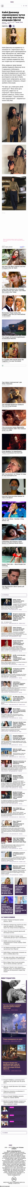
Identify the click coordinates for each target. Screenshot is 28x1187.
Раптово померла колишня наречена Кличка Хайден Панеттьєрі (12, 1006)
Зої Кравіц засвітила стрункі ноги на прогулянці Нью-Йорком (19, 670)
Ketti (10, 609)
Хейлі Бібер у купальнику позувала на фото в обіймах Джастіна (19, 684)
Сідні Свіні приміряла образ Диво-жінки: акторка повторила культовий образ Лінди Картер (13, 840)
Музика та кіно (22, 623)
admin (10, 623)
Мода (20, 636)
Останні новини (8, 917)
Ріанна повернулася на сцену (12, 1039)
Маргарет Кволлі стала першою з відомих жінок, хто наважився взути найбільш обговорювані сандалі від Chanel (13, 725)
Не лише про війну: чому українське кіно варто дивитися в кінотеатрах (19, 698)
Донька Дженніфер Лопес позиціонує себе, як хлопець (18, 1117)
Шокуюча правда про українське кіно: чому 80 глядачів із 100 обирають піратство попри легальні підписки (19, 617)
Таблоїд (4, 22)
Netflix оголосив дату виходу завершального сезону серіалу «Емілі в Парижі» (19, 658)
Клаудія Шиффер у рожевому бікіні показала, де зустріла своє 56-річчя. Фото (19, 737)
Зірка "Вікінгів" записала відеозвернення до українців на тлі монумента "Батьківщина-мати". (12, 824)
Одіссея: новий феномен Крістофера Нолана (19, 750)
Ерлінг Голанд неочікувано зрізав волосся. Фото (18, 601)
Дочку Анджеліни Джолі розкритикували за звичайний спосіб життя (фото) (17, 1110)
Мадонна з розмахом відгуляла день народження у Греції (19, 867)
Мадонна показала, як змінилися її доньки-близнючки (19, 762)
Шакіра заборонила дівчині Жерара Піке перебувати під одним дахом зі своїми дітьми (7, 908)
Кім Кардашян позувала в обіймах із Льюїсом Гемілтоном (19, 889)
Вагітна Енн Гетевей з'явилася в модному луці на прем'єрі (20, 909)
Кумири (20, 609)
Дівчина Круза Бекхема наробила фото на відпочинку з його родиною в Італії (18, 1124)
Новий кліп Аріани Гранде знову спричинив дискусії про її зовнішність (18, 642)
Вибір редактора (8, 978)
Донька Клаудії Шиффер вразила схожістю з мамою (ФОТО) (18, 777)
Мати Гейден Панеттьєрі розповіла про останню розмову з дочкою (19, 710)
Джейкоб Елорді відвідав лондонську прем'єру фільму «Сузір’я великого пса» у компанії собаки (19, 795)
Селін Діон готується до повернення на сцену (19, 854)
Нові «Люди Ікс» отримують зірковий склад (19, 809)
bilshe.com (15, 1147)
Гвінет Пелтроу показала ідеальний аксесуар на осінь (18, 629)
